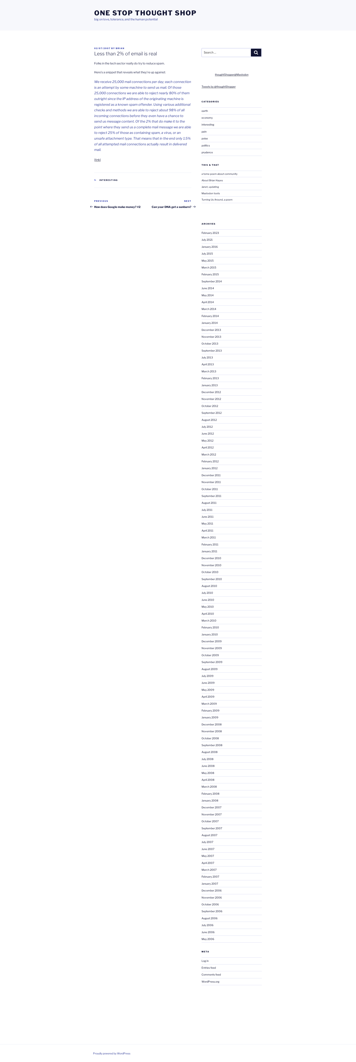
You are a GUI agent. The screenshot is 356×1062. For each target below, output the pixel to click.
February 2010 (210, 627)
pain (204, 131)
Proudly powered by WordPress (111, 1053)
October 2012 (210, 406)
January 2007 (210, 883)
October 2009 (210, 655)
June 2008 (208, 765)
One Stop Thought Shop (145, 13)
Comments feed (211, 974)
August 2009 (209, 669)
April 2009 (208, 696)
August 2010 (209, 585)
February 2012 (210, 461)
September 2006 (212, 911)
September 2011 (211, 495)
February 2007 (210, 876)
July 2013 (207, 357)
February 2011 (210, 544)
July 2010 (207, 592)
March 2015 (209, 267)
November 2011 (211, 482)
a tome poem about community (220, 173)
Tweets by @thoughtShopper (219, 86)
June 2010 (208, 599)
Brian (120, 48)
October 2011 (210, 489)
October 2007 (210, 821)
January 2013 (210, 385)
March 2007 (209, 869)
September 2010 (212, 579)
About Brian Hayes (212, 180)
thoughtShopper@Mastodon (231, 74)
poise (205, 138)
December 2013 (211, 329)
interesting (108, 180)
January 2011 (209, 551)
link (97, 160)
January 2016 (210, 246)
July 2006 (207, 925)
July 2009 (207, 675)
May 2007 (208, 855)
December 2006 (212, 890)
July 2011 (207, 509)
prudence (207, 152)
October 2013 (210, 343)
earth (205, 110)
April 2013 (208, 364)
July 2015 (207, 253)
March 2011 (209, 537)
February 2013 (210, 378)
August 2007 (209, 835)
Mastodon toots (211, 193)
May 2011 (207, 523)
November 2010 (211, 565)
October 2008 (210, 738)
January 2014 (210, 322)
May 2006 (208, 939)
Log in (205, 960)
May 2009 (208, 689)
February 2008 (210, 793)
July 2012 (207, 426)
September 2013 (212, 350)
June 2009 (208, 682)
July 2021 (207, 239)
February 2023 (210, 232)
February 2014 (210, 316)
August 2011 (209, 502)
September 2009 (212, 662)
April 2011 (207, 530)
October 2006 (210, 904)
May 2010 (208, 606)
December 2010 (211, 558)
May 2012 (207, 440)
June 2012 (208, 433)
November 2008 (212, 731)
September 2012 (212, 412)
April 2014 (208, 302)
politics (206, 145)
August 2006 (209, 918)
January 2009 (210, 717)
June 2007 (208, 849)
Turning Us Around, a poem (217, 199)
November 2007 (212, 814)
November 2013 (211, 336)
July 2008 (207, 759)
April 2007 (208, 862)
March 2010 (209, 620)
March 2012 (209, 454)
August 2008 (209, 752)
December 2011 (211, 475)
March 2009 (209, 703)
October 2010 (210, 572)
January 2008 (210, 800)
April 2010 (208, 613)
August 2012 (209, 419)
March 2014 (209, 308)
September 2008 (212, 745)
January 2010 (210, 634)
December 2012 (211, 392)
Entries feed (209, 967)
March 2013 (209, 371)
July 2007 (207, 842)
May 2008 (208, 772)
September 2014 (212, 281)
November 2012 (211, 398)
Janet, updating (210, 186)
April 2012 (208, 447)
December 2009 (212, 641)
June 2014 (208, 288)
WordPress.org (210, 981)
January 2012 (209, 468)
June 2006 (208, 932)
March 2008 (209, 786)
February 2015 (210, 274)
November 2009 (212, 648)
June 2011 (208, 516)
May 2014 (208, 295)
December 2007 (211, 807)
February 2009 (210, 710)
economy (207, 117)
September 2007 (212, 828)
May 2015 (208, 260)
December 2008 (212, 724)
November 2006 (212, 897)
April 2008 (208, 779)
